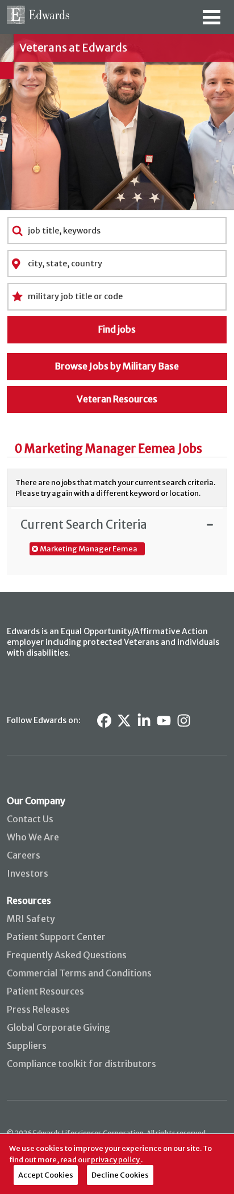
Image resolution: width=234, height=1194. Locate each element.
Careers (23, 855)
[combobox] (116, 230)
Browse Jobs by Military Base (117, 366)
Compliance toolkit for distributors (81, 1063)
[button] (117, 524)
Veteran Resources (117, 399)
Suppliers (27, 1045)
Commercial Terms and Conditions (79, 973)
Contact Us (30, 819)
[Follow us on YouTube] (164, 720)
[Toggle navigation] (211, 21)
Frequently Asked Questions (67, 955)
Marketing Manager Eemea (88, 548)
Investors (27, 873)
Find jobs (117, 329)
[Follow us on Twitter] (124, 720)
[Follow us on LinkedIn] (144, 720)
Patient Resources (45, 991)
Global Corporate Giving (58, 1027)
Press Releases (38, 1009)
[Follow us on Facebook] (104, 720)
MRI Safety (31, 918)
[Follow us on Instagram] (184, 720)
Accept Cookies (45, 1174)
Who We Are (33, 837)
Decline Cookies (120, 1174)
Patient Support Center (56, 936)
